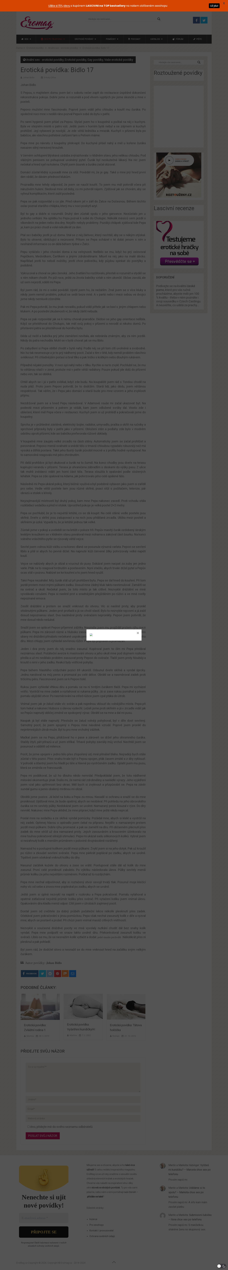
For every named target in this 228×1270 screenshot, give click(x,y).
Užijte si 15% (55, 6)
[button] (221, 1266)
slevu (66, 6)
